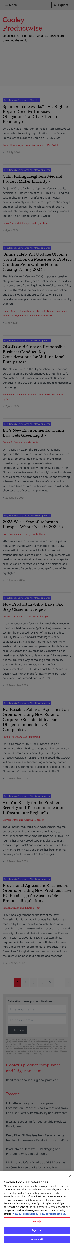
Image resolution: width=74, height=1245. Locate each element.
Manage (37, 1221)
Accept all (37, 1239)
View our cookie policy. (25, 1213)
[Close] (70, 1176)
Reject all (37, 1230)
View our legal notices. (53, 1213)
